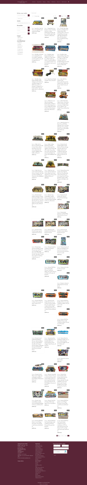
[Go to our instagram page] (26, 462)
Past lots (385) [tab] (34, 13)
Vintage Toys (37, 473)
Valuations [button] (53, 1)
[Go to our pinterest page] (22, 462)
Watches (36, 474)
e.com (25, 458)
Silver (36, 466)
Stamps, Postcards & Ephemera (40, 470)
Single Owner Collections (39, 467)
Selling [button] (48, 1)
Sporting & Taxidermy (39, 469)
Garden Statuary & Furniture (40, 456)
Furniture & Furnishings (39, 455)
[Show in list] (54, 16)
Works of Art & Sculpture (39, 476)
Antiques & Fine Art (38, 445)
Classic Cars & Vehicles (39, 449)
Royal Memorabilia (38, 465)
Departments (39, 1)
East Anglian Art (38, 454)
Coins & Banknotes (38, 452)
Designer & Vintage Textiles (40, 453)
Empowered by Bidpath (44, 484)
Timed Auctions (38, 471)
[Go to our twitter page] (20, 462)
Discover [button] (58, 1)
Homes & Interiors (38, 458)
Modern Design (37, 461)
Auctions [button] (33, 1)
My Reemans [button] (64, 1)
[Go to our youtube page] (24, 462)
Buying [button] (44, 1)
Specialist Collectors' (38, 468)
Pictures (36, 463)
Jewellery (36, 459)
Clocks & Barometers (38, 451)
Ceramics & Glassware (39, 448)
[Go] (29, 15)
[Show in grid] (55, 16)
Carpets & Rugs (38, 447)
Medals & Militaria (38, 460)
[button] (68, 1)
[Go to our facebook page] (18, 462)
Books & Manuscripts (38, 446)
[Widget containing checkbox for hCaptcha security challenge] (60, 451)
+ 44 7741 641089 (25, 455)
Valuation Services (38, 477)
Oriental (36, 462)
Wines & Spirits (37, 475)
